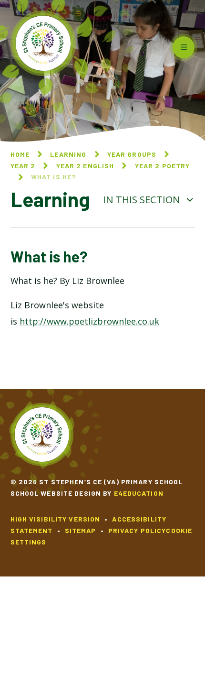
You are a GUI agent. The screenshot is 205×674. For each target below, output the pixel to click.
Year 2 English (85, 166)
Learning (68, 154)
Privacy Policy (137, 530)
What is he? (53, 177)
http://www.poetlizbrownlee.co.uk (89, 321)
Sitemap (80, 530)
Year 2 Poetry (162, 166)
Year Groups (131, 154)
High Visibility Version (55, 519)
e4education (139, 493)
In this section (143, 199)
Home (20, 154)
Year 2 (23, 166)
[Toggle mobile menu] (184, 47)
